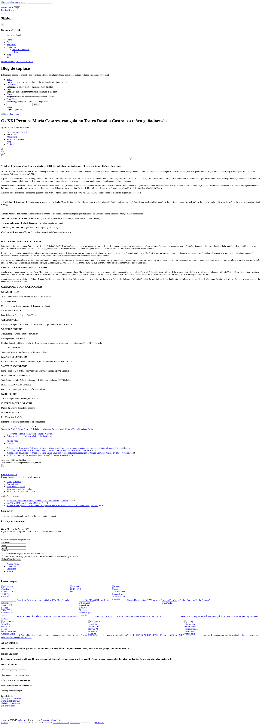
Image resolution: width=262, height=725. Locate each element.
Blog (9, 54)
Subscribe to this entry (16, 139)
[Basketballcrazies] (10, 701)
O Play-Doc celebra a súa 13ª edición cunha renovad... (30, 434)
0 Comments (12, 137)
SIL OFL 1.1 (99, 723)
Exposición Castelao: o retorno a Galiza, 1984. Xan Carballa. (33, 501)
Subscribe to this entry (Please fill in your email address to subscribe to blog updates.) (41, 556)
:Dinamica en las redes (50, 720)
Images (10, 571)
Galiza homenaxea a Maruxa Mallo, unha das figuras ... (30, 436)
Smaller (25, 132)
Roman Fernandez (12, 127)
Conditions (11, 569)
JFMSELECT (7, 7)
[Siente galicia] (8, 706)
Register (12, 10)
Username (15, 539)
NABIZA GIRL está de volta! (19, 503)
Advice (15, 52)
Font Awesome (75, 723)
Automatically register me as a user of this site (24, 554)
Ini (8, 57)
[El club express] (10, 703)
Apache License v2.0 (61, 723)
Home (9, 40)
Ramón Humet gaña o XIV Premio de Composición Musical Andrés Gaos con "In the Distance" (48, 505)
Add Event (11, 44)
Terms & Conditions (20, 49)
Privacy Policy (13, 564)
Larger (18, 132)
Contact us (11, 47)
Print (9, 142)
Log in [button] (4, 10)
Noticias (25, 127)
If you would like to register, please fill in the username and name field (31, 531)
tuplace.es (22, 720)
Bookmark (11, 144)
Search (36, 104)
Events (9, 42)
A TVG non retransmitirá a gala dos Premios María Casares (32, 455)
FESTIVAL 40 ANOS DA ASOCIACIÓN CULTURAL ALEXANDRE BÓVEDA (43, 450)
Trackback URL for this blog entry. (16, 460)
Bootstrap (4, 723)
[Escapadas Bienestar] (11, 698)
